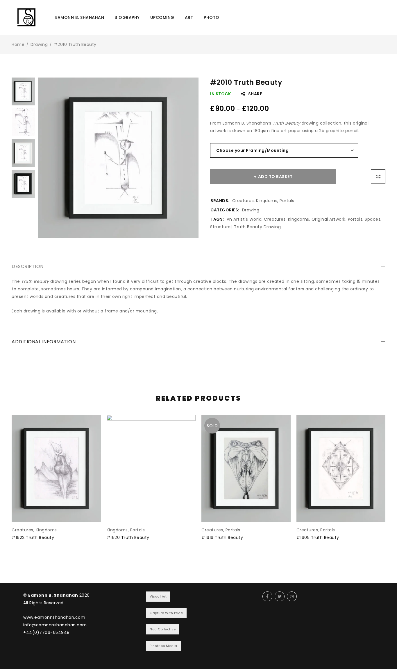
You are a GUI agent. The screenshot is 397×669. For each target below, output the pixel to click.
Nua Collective (163, 629)
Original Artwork (329, 219)
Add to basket (275, 176)
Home (18, 44)
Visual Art (158, 596)
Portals (287, 201)
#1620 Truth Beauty (128, 537)
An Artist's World (244, 219)
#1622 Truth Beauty (33, 537)
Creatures (243, 201)
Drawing (39, 44)
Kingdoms (266, 201)
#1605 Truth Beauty (317, 537)
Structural (221, 227)
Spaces (372, 219)
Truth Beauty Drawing (257, 227)
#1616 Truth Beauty (222, 537)
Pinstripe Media (163, 645)
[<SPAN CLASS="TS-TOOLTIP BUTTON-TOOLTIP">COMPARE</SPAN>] (378, 176)
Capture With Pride (166, 613)
